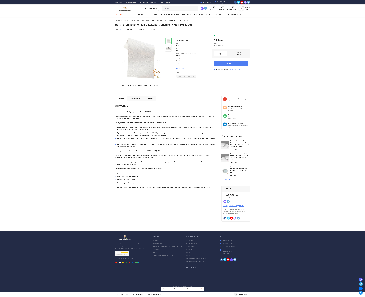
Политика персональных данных (124, 258)
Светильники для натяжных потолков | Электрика (167, 246)
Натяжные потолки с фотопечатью (163, 255)
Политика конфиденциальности (195, 261)
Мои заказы (189, 274)
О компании (189, 240)
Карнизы (155, 252)
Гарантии (189, 249)
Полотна (125, 20)
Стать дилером (190, 246)
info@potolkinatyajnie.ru (233, 205)
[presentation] (123, 61)
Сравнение (141, 29)
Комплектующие (157, 243)
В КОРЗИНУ (231, 63)
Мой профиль (190, 271)
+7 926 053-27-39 (222, 1)
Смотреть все (226, 179)
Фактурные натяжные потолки (140, 20)
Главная (117, 20)
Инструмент (156, 249)
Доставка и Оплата (191, 243)
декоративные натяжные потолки (186, 76)
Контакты (189, 252)
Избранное (130, 29)
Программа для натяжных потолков (196, 258)
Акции (188, 255)
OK (201, 289)
